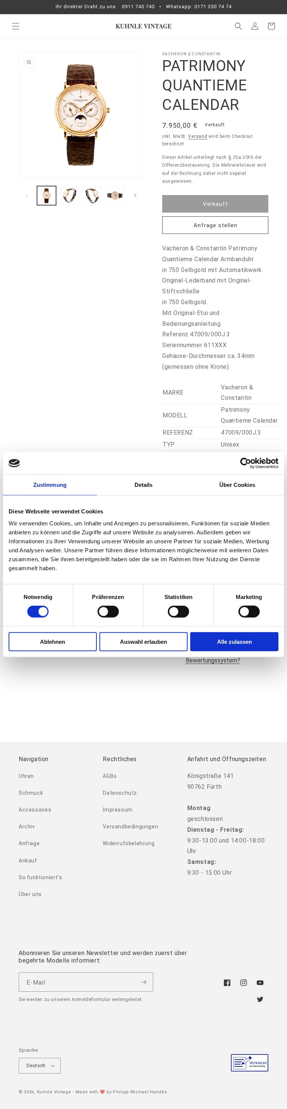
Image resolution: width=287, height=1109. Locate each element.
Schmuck (31, 793)
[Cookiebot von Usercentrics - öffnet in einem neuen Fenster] (245, 463)
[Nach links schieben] (27, 195)
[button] (15, 26)
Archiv (27, 827)
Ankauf (28, 861)
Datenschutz (120, 793)
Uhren (26, 776)
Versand (197, 136)
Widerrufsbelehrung (128, 843)
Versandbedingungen (130, 827)
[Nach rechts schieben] (135, 195)
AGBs (110, 776)
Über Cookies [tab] (237, 485)
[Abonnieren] (143, 982)
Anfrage (29, 843)
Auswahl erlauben (143, 641)
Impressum (117, 810)
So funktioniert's (40, 877)
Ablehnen (52, 641)
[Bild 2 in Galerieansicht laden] (69, 195)
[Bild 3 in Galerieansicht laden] (92, 195)
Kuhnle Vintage (54, 1092)
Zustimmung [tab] (50, 485)
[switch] (108, 612)
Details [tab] (144, 485)
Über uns (30, 894)
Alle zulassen (234, 641)
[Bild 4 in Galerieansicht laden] (114, 195)
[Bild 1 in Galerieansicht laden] (46, 195)
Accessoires (35, 810)
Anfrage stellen (215, 225)
